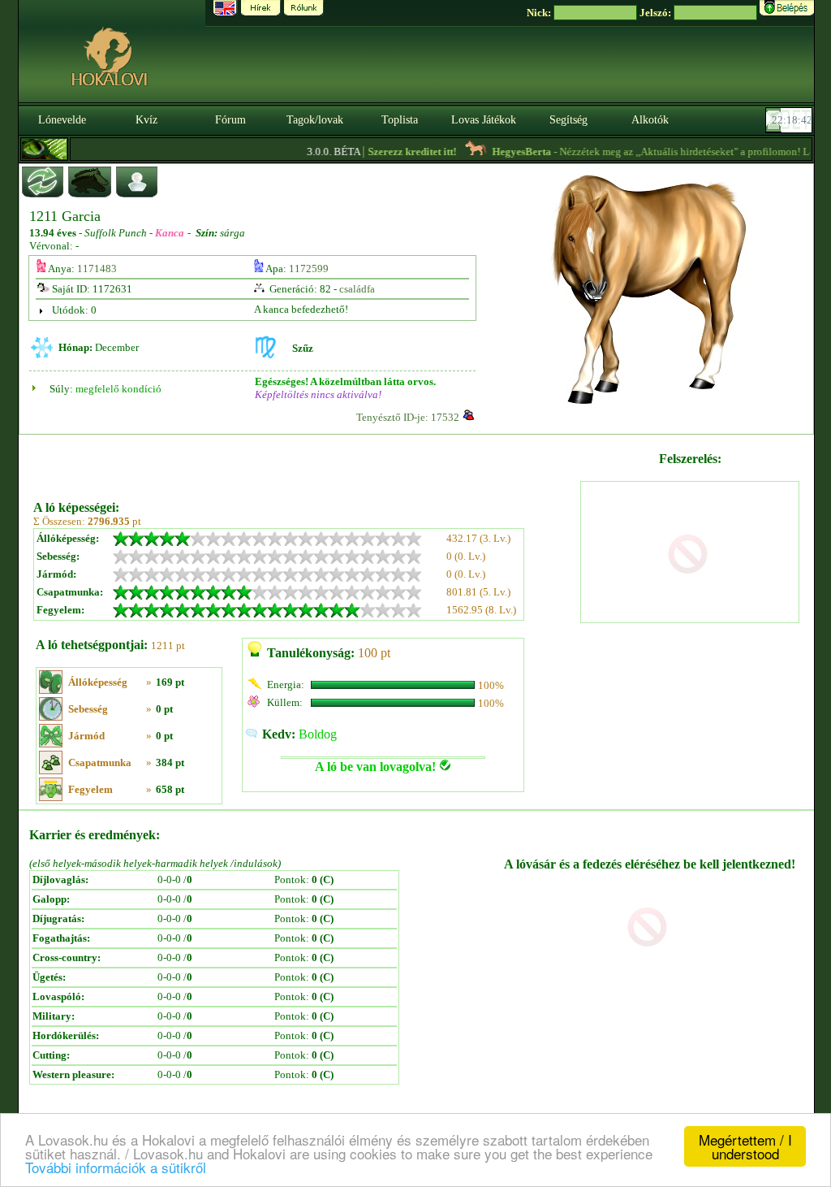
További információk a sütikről (115, 1167)
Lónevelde (62, 120)
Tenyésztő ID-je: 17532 (407, 417)
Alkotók (650, 120)
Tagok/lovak (314, 120)
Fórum (230, 120)
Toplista (399, 120)
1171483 (97, 268)
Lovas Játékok (483, 120)
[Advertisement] (305, 461)
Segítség (568, 120)
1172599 (309, 268)
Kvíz (146, 120)
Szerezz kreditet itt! (399, 151)
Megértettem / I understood (745, 1146)
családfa (357, 289)
